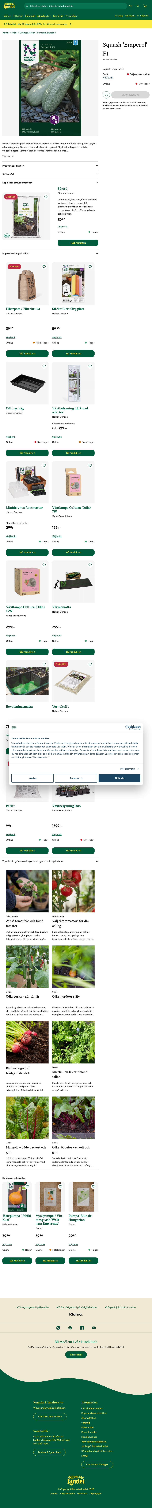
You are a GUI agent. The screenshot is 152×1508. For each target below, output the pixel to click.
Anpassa (74, 778)
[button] (50, 166)
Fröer (15, 32)
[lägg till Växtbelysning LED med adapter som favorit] (90, 366)
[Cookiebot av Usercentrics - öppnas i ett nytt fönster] (128, 727)
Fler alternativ (127, 768)
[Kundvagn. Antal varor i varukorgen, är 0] (144, 6)
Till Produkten (33, 354)
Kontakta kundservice (50, 1416)
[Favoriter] (130, 6)
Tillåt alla (119, 778)
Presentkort (87, 1427)
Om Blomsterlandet (91, 1408)
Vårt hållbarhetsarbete (93, 1441)
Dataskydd (82, 1493)
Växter (6, 32)
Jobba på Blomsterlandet (94, 1446)
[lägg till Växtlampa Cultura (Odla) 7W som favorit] (90, 465)
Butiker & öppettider (49, 1452)
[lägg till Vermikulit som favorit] (90, 664)
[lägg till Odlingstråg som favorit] (44, 366)
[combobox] (78, 5)
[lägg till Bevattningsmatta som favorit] (44, 664)
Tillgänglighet (96, 1493)
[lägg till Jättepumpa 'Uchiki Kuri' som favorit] (27, 1186)
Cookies (53, 1493)
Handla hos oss (89, 1436)
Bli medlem (76, 1354)
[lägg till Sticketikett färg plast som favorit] (90, 266)
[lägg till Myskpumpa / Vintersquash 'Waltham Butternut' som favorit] (60, 1186)
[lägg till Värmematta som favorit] (90, 565)
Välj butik (144, 15)
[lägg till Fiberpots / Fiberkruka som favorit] (44, 266)
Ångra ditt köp (88, 1417)
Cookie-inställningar (97, 1464)
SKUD (84, 1455)
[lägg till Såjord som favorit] (46, 197)
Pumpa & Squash (45, 32)
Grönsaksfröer (27, 32)
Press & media (88, 1432)
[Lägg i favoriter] (106, 94)
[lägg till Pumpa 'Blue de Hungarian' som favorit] (93, 1186)
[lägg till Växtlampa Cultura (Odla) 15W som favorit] (44, 565)
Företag (119, 15)
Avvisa (32, 778)
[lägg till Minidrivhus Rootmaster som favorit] (44, 465)
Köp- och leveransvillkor (94, 1413)
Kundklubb (129, 15)
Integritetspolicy (67, 1493)
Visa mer (6, 156)
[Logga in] (137, 6)
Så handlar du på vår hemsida (96, 1451)
